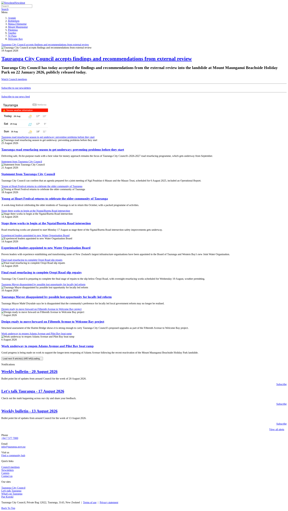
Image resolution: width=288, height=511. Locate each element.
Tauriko (12, 33)
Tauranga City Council (13, 487)
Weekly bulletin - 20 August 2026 (29, 371)
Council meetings (10, 467)
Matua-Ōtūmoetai (17, 23)
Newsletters (7, 470)
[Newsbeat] (7, 2)
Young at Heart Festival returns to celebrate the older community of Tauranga (54, 198)
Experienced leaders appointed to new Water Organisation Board (45, 248)
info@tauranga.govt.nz (13, 446)
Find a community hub (13, 455)
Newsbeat (19, 2)
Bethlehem (13, 21)
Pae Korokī (7, 496)
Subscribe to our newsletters (16, 87)
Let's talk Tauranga (11, 490)
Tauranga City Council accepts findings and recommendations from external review (96, 59)
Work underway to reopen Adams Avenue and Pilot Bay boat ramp (47, 346)
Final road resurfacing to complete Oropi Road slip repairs (41, 272)
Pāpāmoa (13, 29)
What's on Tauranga (11, 493)
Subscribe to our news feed (15, 96)
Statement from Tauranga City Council (28, 174)
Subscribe (281, 384)
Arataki (12, 17)
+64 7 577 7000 (9, 438)
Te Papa (12, 35)
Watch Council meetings (14, 79)
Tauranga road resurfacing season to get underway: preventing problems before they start (62, 149)
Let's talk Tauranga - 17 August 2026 (32, 391)
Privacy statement (109, 502)
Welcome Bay (15, 39)
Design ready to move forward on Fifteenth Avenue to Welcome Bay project (52, 321)
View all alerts (276, 429)
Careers (5, 473)
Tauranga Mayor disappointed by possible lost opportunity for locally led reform (56, 297)
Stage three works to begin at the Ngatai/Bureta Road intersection (46, 223)
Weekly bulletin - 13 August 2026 (29, 411)
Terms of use (89, 502)
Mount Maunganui (18, 27)
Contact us (6, 476)
